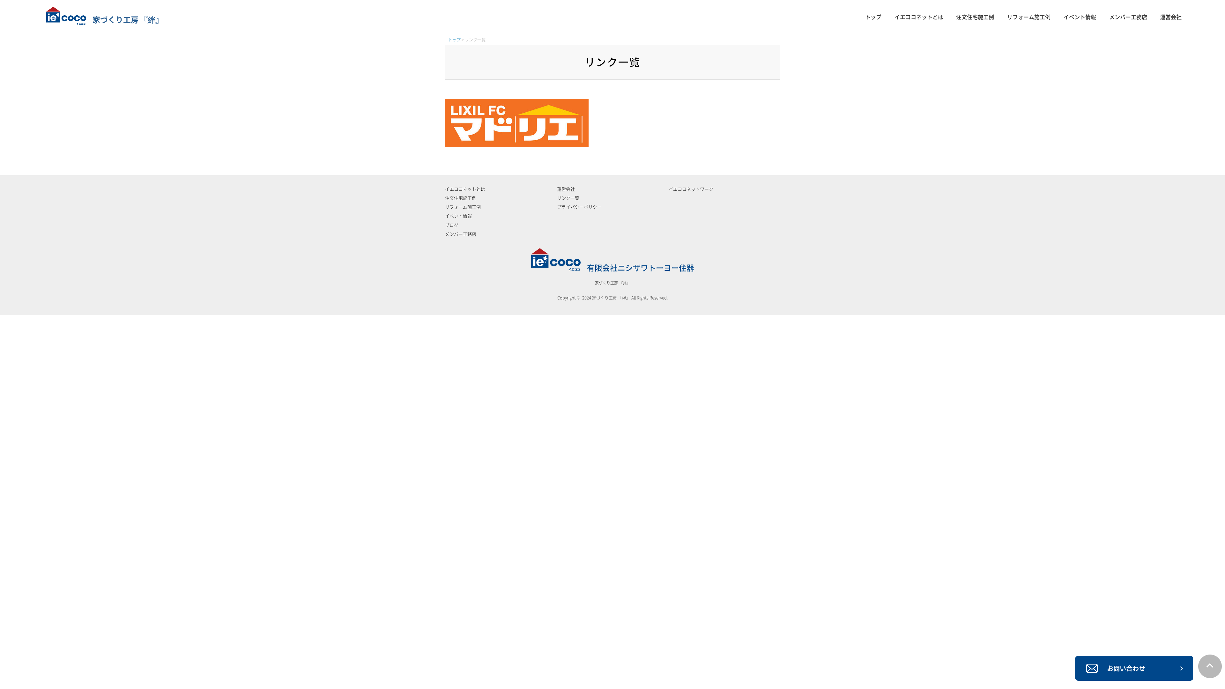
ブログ (451, 225)
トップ (873, 17)
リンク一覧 (568, 198)
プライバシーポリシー (579, 207)
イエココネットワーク (691, 189)
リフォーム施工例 (1029, 17)
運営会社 (1171, 17)
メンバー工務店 (1128, 17)
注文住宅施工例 (975, 17)
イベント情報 (1080, 17)
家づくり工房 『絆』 (128, 20)
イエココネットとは (919, 17)
